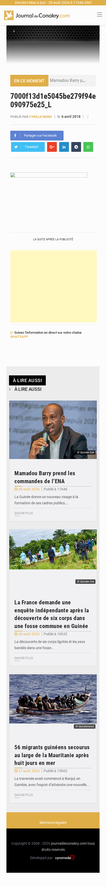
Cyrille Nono (40, 117)
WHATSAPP (19, 337)
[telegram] (76, 147)
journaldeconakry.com (69, 843)
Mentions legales (53, 823)
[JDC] (37, 15)
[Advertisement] (53, 286)
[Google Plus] (52, 147)
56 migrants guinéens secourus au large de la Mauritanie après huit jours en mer (52, 755)
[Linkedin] (64, 147)
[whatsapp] (88, 147)
